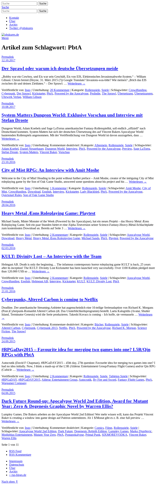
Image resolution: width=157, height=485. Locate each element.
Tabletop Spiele (118, 376)
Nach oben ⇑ (10, 481)
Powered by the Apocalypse (71, 93)
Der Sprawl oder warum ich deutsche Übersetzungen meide (60, 68)
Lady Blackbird (89, 191)
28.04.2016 (8, 205)
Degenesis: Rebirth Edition (90, 431)
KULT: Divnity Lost (99, 281)
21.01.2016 (8, 291)
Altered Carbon (11, 328)
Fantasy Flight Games (131, 379)
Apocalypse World (138, 234)
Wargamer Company (14, 383)
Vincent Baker (48, 152)
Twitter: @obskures (21, 28)
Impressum (15, 461)
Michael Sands (90, 238)
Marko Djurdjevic (141, 431)
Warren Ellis (9, 438)
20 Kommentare (60, 90)
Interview (71, 148)
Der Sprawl (24, 93)
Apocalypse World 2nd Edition (37, 431)
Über (12, 21)
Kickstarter (38, 93)
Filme (108, 427)
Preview (127, 148)
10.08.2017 (8, 107)
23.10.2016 (8, 162)
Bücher (99, 324)
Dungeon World (55, 148)
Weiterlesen (76, 83)
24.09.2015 (8, 341)
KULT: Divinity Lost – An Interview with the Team (51, 256)
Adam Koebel (10, 148)
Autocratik (85, 379)
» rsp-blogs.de (17, 475)
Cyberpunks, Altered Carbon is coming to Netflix (50, 299)
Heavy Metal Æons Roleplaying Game (56, 238)
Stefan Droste (10, 152)
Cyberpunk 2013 (47, 328)
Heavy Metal (24, 238)
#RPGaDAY (9, 379)
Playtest (113, 238)
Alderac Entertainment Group (59, 379)
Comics (99, 427)
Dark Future (65, 431)
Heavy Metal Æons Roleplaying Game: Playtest (48, 213)
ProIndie (95, 93)
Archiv (13, 24)
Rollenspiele (92, 90)
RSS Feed (15, 451)
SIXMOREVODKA (114, 434)
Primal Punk (92, 434)
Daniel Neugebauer (31, 148)
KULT (81, 281)
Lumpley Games (118, 431)
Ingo (27, 90)
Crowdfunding (137, 90)
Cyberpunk (8, 93)
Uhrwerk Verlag (11, 97)
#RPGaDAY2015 (29, 379)
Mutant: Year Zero (45, 434)
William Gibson (32, 97)
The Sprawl (109, 93)
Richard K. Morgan (124, 328)
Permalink (8, 56)
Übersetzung (125, 93)
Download (34, 191)
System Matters (29, 152)
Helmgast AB (40, 281)
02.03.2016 (8, 248)
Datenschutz (16, 464)
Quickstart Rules (12, 195)
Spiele (105, 90)
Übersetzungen (143, 93)
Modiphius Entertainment (17, 434)
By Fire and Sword (104, 379)
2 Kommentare (59, 234)
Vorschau (64, 152)
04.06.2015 (8, 393)
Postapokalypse (74, 434)
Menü (5, 38)
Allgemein (100, 145)
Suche (5, 7)
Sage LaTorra (141, 148)
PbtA (50, 93)
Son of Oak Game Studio (38, 195)
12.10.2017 (8, 60)
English (46, 191)
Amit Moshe (133, 188)
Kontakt (14, 17)
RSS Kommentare (20, 454)
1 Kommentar (58, 188)
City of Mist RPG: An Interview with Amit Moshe (50, 170)
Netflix (63, 328)
